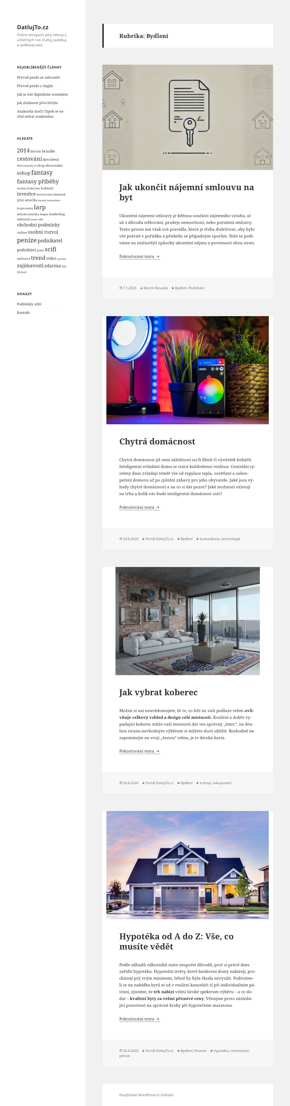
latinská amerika (28, 214)
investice (26, 194)
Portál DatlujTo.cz (159, 538)
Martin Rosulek (156, 288)
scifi (50, 249)
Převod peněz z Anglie (35, 86)
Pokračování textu (139, 256)
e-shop (39, 165)
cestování (29, 158)
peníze (27, 240)
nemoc (34, 219)
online (22, 232)
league (44, 214)
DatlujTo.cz (32, 27)
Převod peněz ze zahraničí (38, 77)
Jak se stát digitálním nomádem (42, 94)
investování (44, 194)
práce (40, 250)
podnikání (26, 249)
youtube (61, 258)
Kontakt (23, 312)
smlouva (23, 258)
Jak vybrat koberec (158, 692)
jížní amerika (27, 200)
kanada (42, 200)
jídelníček (59, 194)
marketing (57, 214)
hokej (31, 188)
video (51, 258)
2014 (23, 150)
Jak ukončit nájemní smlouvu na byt (186, 192)
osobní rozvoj (43, 232)
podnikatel (50, 240)
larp (40, 207)
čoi (64, 266)
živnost (22, 272)
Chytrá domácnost (157, 441)
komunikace (54, 200)
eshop (23, 173)
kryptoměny (25, 208)
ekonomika (54, 165)
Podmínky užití (29, 304)
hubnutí (47, 188)
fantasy (42, 172)
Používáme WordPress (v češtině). (146, 1095)
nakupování (222, 783)
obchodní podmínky (38, 225)
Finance (200, 1050)
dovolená (51, 159)
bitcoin (36, 151)
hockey (21, 188)
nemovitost (240, 1050)
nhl (41, 219)
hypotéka (221, 1050)
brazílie (48, 151)
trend (38, 257)
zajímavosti (30, 265)
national (23, 219)
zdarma (52, 266)
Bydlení (181, 288)
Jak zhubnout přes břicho (37, 103)
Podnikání (197, 288)
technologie (230, 538)
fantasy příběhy (38, 181)
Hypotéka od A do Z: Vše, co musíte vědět (176, 941)
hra (37, 188)
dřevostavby (25, 166)
